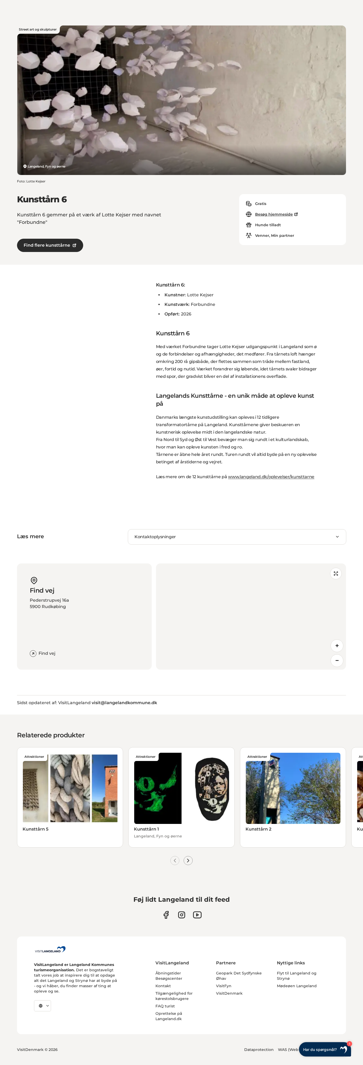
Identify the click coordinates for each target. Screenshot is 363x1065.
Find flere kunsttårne (47, 245)
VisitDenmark (229, 993)
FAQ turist (165, 1006)
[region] (251, 616)
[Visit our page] (166, 914)
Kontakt (163, 985)
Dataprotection (259, 1049)
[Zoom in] (337, 645)
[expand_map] (336, 573)
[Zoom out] (337, 660)
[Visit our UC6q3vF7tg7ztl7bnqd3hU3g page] (197, 914)
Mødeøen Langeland (297, 985)
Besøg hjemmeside (274, 214)
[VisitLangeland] (50, 949)
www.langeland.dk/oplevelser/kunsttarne (271, 476)
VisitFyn (223, 985)
